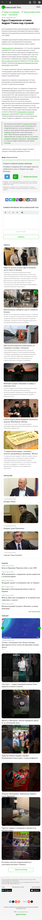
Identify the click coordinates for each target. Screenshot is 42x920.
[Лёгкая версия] (10, 2)
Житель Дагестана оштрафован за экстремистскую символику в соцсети (21, 598)
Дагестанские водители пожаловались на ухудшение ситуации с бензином (19, 346)
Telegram (8, 132)
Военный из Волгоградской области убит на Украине (18, 590)
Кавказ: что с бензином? (12, 12)
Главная (4, 14)
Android (25, 124)
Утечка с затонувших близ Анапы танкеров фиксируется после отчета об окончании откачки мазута (20, 644)
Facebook (7, 139)
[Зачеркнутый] (17, 212)
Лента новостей (13, 14)
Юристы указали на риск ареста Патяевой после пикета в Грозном (20, 268)
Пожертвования (36, 887)
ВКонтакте (22, 139)
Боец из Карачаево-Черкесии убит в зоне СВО (19, 568)
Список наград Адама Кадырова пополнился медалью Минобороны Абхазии (21, 420)
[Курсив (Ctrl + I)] (9, 212)
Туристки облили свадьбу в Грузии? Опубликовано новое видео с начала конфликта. (20, 756)
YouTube (7, 143)
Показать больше (21, 869)
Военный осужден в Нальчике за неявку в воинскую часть (19, 384)
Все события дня (34, 611)
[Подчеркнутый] (13, 212)
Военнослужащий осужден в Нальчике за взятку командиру (20, 607)
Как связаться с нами (18, 887)
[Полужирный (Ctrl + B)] (5, 212)
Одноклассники (32, 139)
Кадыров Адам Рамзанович (14, 528)
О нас (3, 887)
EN (6, 2)
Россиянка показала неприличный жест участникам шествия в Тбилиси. (17, 863)
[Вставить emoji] (22, 212)
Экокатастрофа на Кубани (32, 12)
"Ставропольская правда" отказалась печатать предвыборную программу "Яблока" (21, 452)
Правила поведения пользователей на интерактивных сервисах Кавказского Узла (21, 907)
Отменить (21, 237)
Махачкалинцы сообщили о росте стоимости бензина (21, 310)
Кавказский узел (7, 48)
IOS (30, 124)
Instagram (14, 139)
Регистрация (21, 231)
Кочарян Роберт (10, 501)
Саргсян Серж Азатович (13, 555)
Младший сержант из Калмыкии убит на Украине (20, 583)
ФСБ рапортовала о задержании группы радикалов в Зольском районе (21, 575)
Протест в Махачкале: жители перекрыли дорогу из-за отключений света (20, 721)
